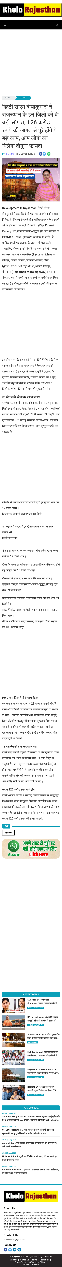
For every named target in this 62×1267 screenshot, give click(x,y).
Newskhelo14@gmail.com (15, 1239)
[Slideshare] (19, 1249)
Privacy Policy (20, 1262)
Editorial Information (31, 1265)
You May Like (30, 1107)
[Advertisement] (31, 64)
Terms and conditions (40, 1260)
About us (13, 1260)
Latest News (31, 994)
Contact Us (11, 1235)
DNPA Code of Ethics (37, 1262)
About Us (10, 1208)
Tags (6, 826)
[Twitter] (10, 1249)
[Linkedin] (14, 1249)
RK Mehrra (9, 154)
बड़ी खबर (22, 98)
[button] (5, 24)
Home (7, 98)
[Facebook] (5, 1249)
